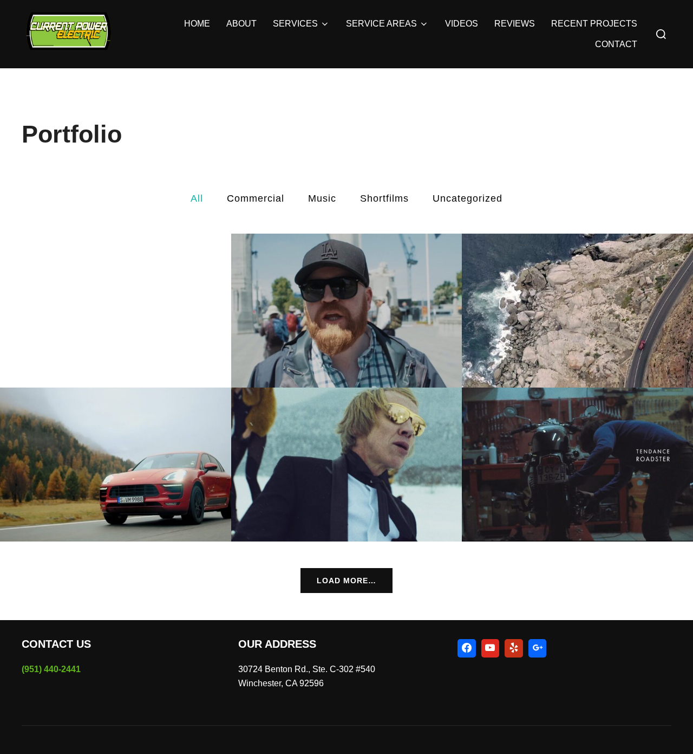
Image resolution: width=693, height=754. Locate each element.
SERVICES (295, 23)
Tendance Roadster (577, 466)
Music (322, 198)
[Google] (538, 648)
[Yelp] (514, 648)
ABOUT (241, 23)
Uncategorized (467, 198)
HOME (197, 23)
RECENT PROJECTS (594, 23)
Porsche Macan (115, 466)
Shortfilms (384, 198)
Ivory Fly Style (578, 311)
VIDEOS (461, 23)
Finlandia (346, 466)
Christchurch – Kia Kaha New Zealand (346, 311)
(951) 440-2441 (51, 669)
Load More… (346, 580)
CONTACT (616, 44)
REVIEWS (514, 23)
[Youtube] (490, 648)
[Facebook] (467, 648)
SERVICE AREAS (381, 23)
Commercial (255, 198)
